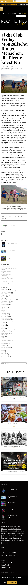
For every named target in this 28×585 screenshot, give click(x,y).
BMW (2, 272)
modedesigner (22, 535)
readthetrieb (5, 531)
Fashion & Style (4, 316)
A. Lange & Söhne (5, 266)
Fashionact (4, 533)
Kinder (3, 324)
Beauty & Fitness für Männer (8, 291)
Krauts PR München (6, 274)
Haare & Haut (4, 295)
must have (4, 538)
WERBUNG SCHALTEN (8, 552)
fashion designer (20, 533)
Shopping (3, 345)
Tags (16, 233)
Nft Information (12, 243)
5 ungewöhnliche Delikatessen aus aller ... (14, 424)
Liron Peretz (4, 275)
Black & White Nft (13, 516)
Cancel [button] (4, 582)
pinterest (17, 216)
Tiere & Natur (4, 343)
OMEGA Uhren (4, 280)
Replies (11, 233)
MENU (6, 2)
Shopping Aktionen (5, 347)
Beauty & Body (4, 289)
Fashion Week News (6, 319)
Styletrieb (9, 535)
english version (7, 567)
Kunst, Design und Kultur (7, 339)
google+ (4, 218)
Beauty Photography (6, 292)
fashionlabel (12, 533)
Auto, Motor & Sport (17, 68)
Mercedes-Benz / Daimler (7, 278)
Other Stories (4, 342)
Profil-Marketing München (7, 281)
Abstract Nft (11, 257)
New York (3, 353)
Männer (3, 325)
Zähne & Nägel (4, 302)
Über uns (4, 560)
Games (3, 310)
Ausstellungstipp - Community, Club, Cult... (14, 397)
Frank (12, 66)
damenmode (21, 531)
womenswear (13, 531)
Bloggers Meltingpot (6, 271)
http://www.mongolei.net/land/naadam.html (12, 208)
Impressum (5, 564)
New (7, 233)
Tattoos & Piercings (6, 301)
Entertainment (5, 70)
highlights (4, 542)
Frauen (3, 322)
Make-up (3, 296)
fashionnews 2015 (6, 540)
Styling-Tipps (4, 327)
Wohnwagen (4, 355)
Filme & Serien (4, 309)
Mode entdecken (5, 321)
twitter (11, 216)
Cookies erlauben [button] (12, 582)
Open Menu (1, 9)
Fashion (4, 526)
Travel (13, 70)
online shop (17, 528)
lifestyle (14, 535)
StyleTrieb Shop (5, 283)
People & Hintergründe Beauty (8, 299)
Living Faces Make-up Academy (9, 268)
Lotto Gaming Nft (12, 250)
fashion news (17, 526)
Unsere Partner (7, 562)
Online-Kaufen (17, 538)
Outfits (3, 328)
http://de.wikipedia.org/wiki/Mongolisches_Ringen (14, 210)
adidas (3, 269)
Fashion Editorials (5, 318)
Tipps (2, 348)
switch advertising (8, 555)
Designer (4, 528)
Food (2, 337)
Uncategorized (4, 356)
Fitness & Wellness (5, 293)
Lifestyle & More (5, 331)
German (18, 1)
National (10, 526)
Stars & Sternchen (5, 313)
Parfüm (3, 298)
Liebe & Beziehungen (6, 340)
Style (3, 535)
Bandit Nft (11, 509)
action (2, 352)
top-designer (20, 540)
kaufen (10, 538)
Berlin (2, 336)
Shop (13, 540)
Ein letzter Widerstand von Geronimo (14, 446)
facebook (4, 216)
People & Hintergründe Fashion (8, 330)
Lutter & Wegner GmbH (7, 277)
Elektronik (3, 307)
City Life (3, 334)
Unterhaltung (4, 315)
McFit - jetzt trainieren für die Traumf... (14, 471)
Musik (2, 312)
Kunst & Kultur (5, 68)
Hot (3, 233)
